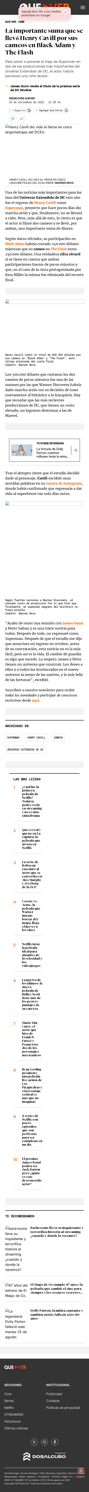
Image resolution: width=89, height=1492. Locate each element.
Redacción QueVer (22, 98)
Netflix (9, 1408)
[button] (83, 7)
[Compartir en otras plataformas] (22, 118)
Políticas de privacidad (63, 1408)
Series (9, 1401)
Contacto (53, 1401)
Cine (7, 1394)
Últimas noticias (16, 1428)
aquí (35, 700)
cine (21, 22)
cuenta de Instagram (64, 483)
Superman (13, 737)
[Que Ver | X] (34, 1442)
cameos (58, 737)
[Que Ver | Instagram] (44, 1442)
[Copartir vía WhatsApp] (13, 118)
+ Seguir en (19, 110)
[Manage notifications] (81, 1470)
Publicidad (54, 1394)
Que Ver (10, 22)
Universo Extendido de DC (25, 749)
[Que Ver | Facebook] (55, 1442)
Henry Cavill (45, 202)
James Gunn (73, 623)
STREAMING (13, 1414)
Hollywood (12, 1421)
